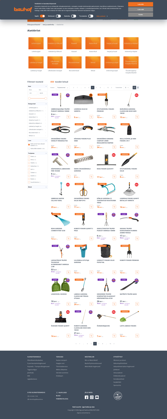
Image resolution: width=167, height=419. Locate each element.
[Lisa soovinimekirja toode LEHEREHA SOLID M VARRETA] (75, 105)
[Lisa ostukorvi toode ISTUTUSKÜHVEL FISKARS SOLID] (137, 176)
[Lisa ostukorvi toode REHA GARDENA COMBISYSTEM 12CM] (68, 238)
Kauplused (62, 393)
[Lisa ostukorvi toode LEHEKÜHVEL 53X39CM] (68, 304)
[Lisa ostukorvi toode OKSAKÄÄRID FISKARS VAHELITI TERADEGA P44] (68, 147)
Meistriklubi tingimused (92, 366)
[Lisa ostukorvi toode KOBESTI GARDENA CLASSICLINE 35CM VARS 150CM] (91, 335)
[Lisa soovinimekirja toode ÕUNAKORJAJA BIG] (98, 322)
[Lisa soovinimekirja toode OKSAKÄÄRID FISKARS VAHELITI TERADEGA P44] (52, 135)
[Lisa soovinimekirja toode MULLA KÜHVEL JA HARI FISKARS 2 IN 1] (121, 135)
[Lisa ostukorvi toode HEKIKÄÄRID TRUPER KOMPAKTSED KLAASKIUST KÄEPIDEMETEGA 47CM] (114, 304)
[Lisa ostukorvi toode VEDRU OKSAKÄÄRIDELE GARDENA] (91, 176)
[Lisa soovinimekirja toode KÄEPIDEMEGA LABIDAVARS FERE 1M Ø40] (52, 165)
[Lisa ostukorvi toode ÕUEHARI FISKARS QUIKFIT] (68, 335)
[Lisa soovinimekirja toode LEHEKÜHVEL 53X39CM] (52, 290)
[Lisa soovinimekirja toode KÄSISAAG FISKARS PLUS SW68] (75, 135)
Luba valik (141, 9)
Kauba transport (61, 360)
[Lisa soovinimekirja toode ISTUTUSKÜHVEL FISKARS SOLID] (121, 165)
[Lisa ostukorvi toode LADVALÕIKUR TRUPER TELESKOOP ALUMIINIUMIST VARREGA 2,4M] (68, 272)
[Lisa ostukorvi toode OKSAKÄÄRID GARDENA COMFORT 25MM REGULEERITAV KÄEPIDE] (114, 147)
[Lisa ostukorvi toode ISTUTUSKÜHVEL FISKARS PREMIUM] (114, 117)
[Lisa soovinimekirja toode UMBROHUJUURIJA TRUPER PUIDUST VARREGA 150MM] (52, 105)
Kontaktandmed (119, 379)
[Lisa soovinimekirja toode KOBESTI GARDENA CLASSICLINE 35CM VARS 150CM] (75, 322)
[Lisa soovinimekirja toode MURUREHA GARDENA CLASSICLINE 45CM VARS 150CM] (121, 105)
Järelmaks (30, 373)
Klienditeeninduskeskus (35, 360)
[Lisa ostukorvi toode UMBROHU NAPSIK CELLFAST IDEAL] (68, 206)
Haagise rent (60, 363)
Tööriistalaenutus (62, 366)
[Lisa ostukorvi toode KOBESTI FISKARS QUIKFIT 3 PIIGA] (91, 238)
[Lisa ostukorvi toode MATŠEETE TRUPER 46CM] (137, 304)
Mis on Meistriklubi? (91, 360)
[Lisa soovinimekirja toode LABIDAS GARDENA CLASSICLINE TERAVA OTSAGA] (75, 290)
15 (108, 87)
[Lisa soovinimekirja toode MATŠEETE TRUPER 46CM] (121, 290)
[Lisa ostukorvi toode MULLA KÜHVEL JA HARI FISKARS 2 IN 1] (137, 147)
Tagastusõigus (32, 370)
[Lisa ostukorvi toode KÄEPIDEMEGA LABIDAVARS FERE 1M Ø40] (68, 176)
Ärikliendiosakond (119, 376)
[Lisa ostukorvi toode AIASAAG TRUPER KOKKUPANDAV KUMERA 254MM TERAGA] (137, 238)
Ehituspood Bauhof (34, 25)
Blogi (58, 396)
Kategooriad (31, 103)
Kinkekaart (59, 376)
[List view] (138, 87)
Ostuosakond (118, 373)
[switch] (58, 16)
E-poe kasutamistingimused (36, 363)
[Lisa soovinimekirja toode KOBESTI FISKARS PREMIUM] (121, 256)
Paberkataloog (62, 399)
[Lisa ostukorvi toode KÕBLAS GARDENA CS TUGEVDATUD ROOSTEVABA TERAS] (114, 206)
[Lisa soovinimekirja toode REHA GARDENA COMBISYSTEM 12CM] (52, 225)
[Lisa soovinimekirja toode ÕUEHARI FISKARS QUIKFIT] (52, 322)
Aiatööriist (60, 25)
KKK (28, 376)
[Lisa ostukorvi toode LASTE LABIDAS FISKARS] (137, 335)
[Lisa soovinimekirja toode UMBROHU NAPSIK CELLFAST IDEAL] (52, 195)
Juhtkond (116, 370)
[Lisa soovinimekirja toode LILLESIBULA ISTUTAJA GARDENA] (75, 256)
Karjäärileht (117, 382)
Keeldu (141, 14)
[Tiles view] (134, 87)
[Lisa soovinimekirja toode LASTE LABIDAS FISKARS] (121, 322)
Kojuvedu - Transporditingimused (38, 366)
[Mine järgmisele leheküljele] (111, 87)
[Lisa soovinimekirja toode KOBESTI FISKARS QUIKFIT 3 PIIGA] (75, 225)
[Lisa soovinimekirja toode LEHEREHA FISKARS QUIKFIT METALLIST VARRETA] (121, 195)
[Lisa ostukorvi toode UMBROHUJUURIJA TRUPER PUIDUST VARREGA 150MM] (68, 117)
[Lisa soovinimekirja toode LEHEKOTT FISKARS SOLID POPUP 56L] (98, 256)
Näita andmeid (101, 16)
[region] (95, 215)
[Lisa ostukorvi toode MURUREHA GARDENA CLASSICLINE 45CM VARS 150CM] (137, 117)
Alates (30, 90)
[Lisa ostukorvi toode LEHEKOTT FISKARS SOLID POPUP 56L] (114, 272)
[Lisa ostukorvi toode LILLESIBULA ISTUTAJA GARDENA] (91, 272)
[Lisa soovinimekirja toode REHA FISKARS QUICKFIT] (98, 165)
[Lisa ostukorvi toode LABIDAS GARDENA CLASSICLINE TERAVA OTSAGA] (91, 304)
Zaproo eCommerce (83, 413)
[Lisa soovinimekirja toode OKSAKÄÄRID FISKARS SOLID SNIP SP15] (75, 195)
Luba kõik (141, 4)
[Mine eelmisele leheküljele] (73, 87)
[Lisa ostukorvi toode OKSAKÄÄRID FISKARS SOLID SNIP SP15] (91, 206)
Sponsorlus (117, 385)
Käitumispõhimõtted (120, 363)
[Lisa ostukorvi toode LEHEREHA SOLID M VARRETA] (91, 117)
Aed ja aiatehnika (48, 25)
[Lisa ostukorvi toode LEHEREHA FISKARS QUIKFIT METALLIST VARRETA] (137, 206)
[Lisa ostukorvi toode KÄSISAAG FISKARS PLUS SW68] (91, 147)
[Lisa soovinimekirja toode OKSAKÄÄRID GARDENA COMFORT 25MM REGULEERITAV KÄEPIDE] (98, 135)
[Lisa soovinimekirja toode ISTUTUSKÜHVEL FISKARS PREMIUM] (98, 105)
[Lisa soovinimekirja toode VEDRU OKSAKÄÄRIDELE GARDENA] (75, 165)
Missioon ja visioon (120, 360)
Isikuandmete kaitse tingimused (124, 366)
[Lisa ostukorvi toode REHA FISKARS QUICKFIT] (114, 176)
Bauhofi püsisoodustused (93, 363)
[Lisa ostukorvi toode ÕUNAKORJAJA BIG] (114, 335)
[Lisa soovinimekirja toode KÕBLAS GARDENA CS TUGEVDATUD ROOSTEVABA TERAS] (98, 195)
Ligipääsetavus (32, 379)
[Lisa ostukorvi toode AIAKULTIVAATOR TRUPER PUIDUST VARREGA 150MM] (114, 238)
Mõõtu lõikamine (61, 370)
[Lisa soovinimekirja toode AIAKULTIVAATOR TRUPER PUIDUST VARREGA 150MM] (98, 225)
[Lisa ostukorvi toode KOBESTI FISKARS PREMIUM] (137, 272)
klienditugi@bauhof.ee (36, 399)
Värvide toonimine (62, 373)
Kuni (40, 90)
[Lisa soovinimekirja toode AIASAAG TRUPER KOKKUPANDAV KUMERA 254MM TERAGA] (121, 225)
